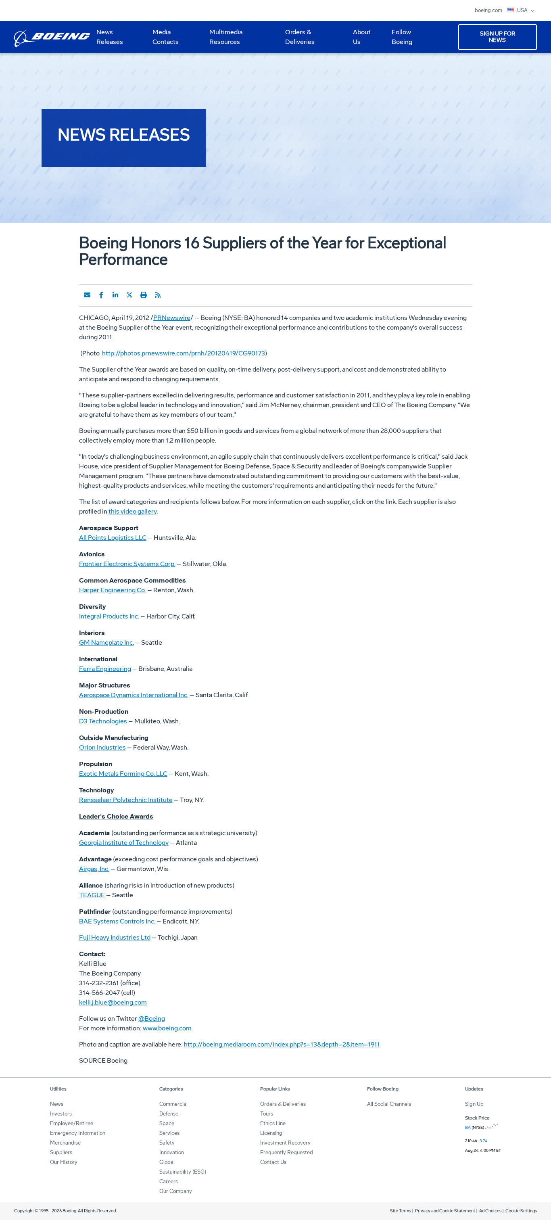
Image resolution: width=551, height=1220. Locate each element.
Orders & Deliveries (297, 40)
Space (166, 1123)
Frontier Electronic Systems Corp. (127, 564)
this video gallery (133, 511)
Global (167, 1162)
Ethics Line (273, 1123)
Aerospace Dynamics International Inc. (133, 695)
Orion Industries (102, 747)
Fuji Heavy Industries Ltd (114, 937)
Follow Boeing (402, 37)
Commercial (173, 1104)
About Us (358, 40)
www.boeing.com (167, 1028)
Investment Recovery (285, 1143)
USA (523, 10)
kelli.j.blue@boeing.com (113, 1002)
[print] (144, 295)
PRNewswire (171, 318)
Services (169, 1133)
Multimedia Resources (222, 40)
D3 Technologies (103, 721)
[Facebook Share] (101, 295)
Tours (266, 1114)
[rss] (158, 295)
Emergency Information (77, 1133)
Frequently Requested (286, 1152)
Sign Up (474, 1104)
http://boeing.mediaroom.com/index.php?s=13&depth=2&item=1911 (282, 1044)
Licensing (271, 1133)
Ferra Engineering (105, 669)
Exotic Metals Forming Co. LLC (123, 773)
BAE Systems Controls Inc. (117, 921)
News (56, 1104)
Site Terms (400, 1211)
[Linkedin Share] (115, 295)
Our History (63, 1162)
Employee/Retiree (71, 1123)
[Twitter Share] (129, 295)
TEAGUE (92, 895)
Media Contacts (165, 37)
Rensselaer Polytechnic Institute (126, 800)
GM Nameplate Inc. (106, 642)
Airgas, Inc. (94, 869)
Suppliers (61, 1152)
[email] (87, 295)
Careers (168, 1181)
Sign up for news (497, 37)
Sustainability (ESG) (182, 1172)
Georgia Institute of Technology (124, 842)
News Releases (109, 37)
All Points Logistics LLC (112, 537)
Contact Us (273, 1162)
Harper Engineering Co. (112, 590)
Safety (167, 1143)
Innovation (171, 1152)
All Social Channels (389, 1104)
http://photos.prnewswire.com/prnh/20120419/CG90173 (183, 353)
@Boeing (151, 1018)
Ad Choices (490, 1211)
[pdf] (172, 295)
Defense (168, 1114)
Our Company (175, 1191)
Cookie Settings (521, 1211)
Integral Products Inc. (109, 616)
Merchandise (65, 1143)
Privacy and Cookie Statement (445, 1211)
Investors (61, 1114)
